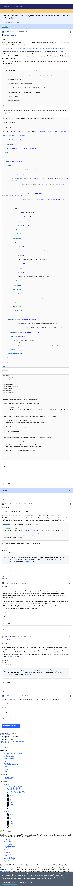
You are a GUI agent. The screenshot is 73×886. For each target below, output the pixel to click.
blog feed (28, 562)
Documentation (9, 757)
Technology (7, 841)
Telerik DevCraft (5, 735)
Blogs (5, 761)
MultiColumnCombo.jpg (10, 35)
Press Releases (9, 844)
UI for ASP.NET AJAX (18, 6)
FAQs (5, 771)
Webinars (7, 763)
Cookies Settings (26, 882)
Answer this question (10, 726)
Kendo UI (3, 738)
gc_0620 (6, 31)
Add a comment (7, 483)
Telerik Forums (7, 6)
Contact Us (7, 785)
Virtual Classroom (10, 768)
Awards (6, 843)
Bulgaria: (16, 791)
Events (6, 769)
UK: (14, 788)
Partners (6, 766)
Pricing (6, 747)
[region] (36, 879)
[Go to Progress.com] (6, 832)
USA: (15, 786)
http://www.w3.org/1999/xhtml (16, 135)
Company (7, 840)
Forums (6, 760)
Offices (6, 849)
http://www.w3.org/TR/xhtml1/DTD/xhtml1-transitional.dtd (51, 131)
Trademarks (4, 871)
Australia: (16, 793)
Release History (9, 758)
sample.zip (7, 640)
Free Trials (7, 746)
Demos (6, 755)
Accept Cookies (9, 882)
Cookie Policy (51, 877)
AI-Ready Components (16, 741)
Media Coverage (9, 846)
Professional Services (11, 765)
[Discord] (8, 809)
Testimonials (8, 779)
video (26, 650)
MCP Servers (4, 741)
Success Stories (9, 777)
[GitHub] (8, 807)
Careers (6, 848)
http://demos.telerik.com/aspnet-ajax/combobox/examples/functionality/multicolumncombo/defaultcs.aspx (35, 48)
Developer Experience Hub (13, 753)
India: (15, 789)
